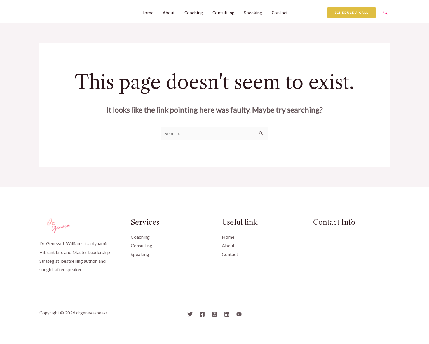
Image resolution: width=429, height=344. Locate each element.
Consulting (223, 12)
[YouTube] (239, 314)
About (169, 12)
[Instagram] (214, 314)
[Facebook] (202, 314)
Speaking (253, 12)
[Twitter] (190, 314)
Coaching (193, 12)
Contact (280, 12)
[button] (351, 12)
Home (147, 12)
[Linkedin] (226, 314)
